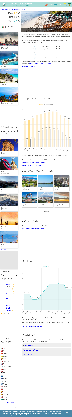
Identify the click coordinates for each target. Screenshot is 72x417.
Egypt (4, 371)
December (50, 63)
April (45, 63)
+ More (46, 211)
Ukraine (5, 356)
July (7, 298)
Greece (5, 376)
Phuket (41, 188)
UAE (2, 228)
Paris (3, 153)
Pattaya (41, 204)
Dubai (3, 226)
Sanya (25, 204)
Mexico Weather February (18, 9)
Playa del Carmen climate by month (32, 326)
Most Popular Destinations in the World (33, 228)
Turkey (3, 210)
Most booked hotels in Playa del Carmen (33, 162)
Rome (3, 190)
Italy (2, 191)
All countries (10, 402)
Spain (4, 358)
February (36, 63)
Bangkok (58, 188)
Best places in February (28, 66)
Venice (3, 245)
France (3, 154)
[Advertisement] (46, 80)
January (31, 63)
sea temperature (45, 51)
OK (67, 413)
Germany (5, 353)
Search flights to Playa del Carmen (31, 165)
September (8, 303)
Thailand (5, 378)
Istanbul (4, 208)
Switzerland (6, 361)
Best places (4, 249)
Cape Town (26, 188)
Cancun (4, 66)
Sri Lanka (5, 394)
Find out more (30, 415)
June (7, 296)
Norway (5, 397)
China (4, 391)
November (8, 307)
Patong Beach (59, 204)
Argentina (5, 383)
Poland (5, 386)
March (41, 63)
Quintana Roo (28, 354)
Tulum (3, 85)
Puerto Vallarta (7, 103)
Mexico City (5, 48)
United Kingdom (5, 173)
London (4, 171)
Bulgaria (5, 399)
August (7, 300)
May (7, 293)
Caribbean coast (28, 345)
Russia (5, 389)
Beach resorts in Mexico (31, 349)
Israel (4, 381)
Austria (5, 351)
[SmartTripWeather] (36, 7)
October (8, 305)
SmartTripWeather (5, 9)
